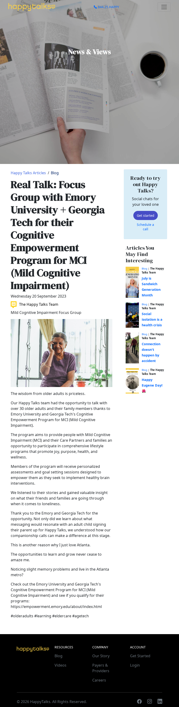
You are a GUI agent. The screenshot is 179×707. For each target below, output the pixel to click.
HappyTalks (40, 701)
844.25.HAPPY (108, 7)
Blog (55, 172)
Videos (60, 665)
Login (135, 665)
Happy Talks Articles (28, 172)
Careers (99, 680)
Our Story (101, 655)
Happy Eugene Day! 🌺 (152, 385)
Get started (145, 215)
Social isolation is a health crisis (152, 319)
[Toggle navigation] (164, 7)
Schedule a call (145, 226)
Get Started (140, 655)
